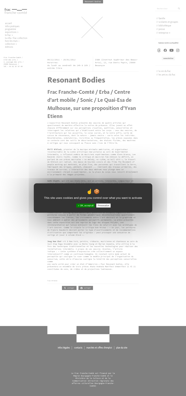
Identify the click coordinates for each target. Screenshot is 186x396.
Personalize (103, 205)
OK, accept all (87, 205)
